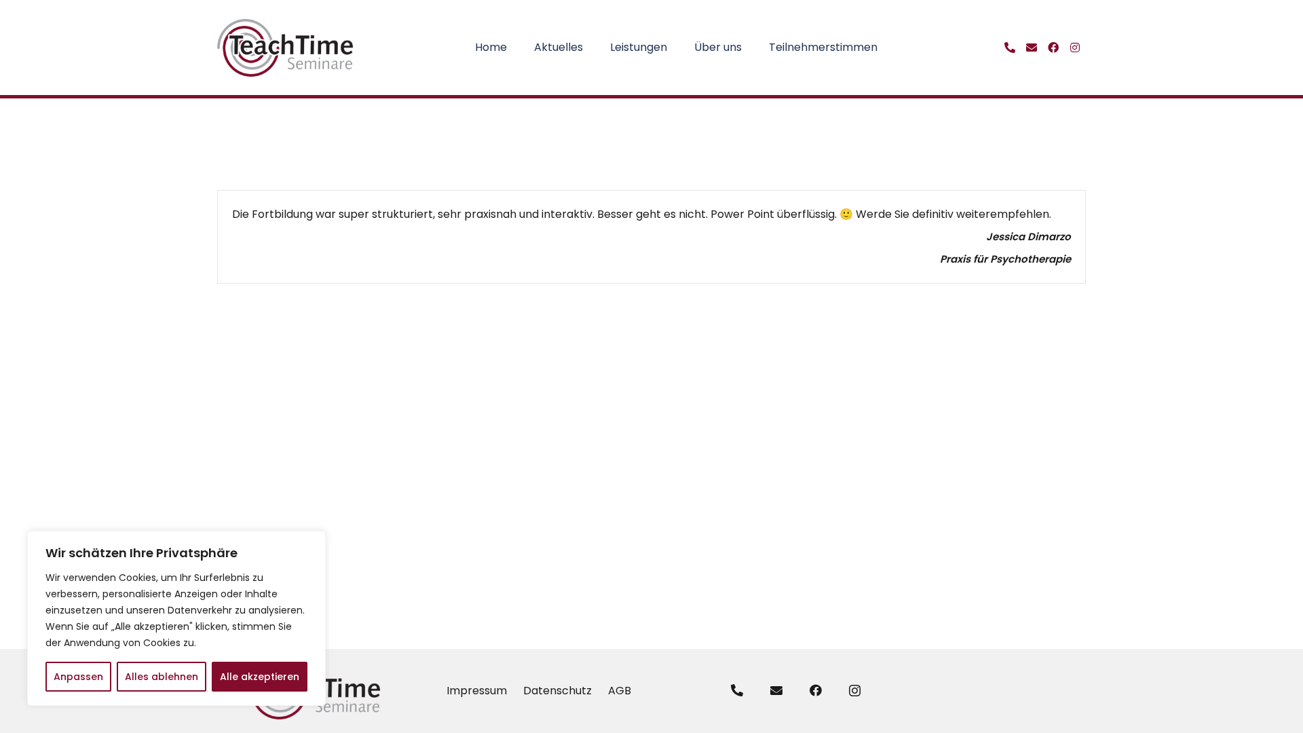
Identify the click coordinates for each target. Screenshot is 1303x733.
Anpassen (78, 676)
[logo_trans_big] (285, 48)
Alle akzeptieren (259, 676)
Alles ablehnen (161, 676)
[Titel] (1010, 47)
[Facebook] (816, 690)
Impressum (477, 690)
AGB (619, 690)
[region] (176, 618)
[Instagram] (855, 691)
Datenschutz (557, 690)
